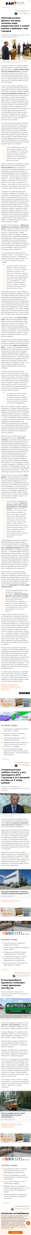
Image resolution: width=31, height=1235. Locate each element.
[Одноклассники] (22, 693)
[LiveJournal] (29, 693)
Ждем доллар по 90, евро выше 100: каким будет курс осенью (16, 964)
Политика (4, 685)
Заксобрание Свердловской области (11, 687)
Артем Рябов (22, 13)
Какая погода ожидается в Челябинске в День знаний (16, 948)
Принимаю (15, 1232)
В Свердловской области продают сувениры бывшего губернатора (15, 953)
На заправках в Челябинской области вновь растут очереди (16, 729)
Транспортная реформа (8, 1126)
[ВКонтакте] (20, 693)
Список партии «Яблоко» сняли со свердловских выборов (15, 739)
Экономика (4, 900)
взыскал (22, 858)
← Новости (5, 7)
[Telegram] (24, 693)
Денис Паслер (5, 689)
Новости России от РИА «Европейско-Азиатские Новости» (11, 3)
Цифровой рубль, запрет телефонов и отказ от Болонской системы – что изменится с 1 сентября (16, 744)
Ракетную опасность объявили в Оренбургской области (14, 734)
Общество (4, 1124)
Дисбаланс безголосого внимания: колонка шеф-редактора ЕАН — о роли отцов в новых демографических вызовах (17, 1189)
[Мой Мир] (27, 693)
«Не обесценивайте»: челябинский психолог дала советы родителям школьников (15, 1196)
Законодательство (12, 685)
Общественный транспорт (15, 1124)
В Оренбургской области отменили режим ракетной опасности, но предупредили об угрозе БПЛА (15, 958)
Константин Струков (14, 900)
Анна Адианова (23, 764)
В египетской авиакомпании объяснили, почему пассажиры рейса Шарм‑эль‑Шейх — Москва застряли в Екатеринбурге (16, 751)
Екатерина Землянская (22, 1208)
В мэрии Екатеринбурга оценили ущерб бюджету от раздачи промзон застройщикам (16, 1177)
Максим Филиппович (23, 975)
